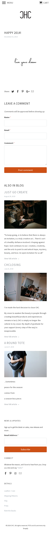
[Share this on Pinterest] (22, 91)
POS (29, 525)
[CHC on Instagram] (15, 473)
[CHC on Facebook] (5, 473)
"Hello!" (20, 468)
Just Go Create (16, 192)
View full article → (11, 258)
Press (6, 506)
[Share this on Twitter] (12, 91)
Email (7, 130)
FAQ (5, 501)
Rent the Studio (10, 511)
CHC (12, 525)
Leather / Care (9, 491)
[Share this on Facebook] (17, 91)
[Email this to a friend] (32, 91)
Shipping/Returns (11, 496)
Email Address (11, 435)
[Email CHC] (20, 473)
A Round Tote (14, 343)
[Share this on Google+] (27, 91)
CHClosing (12, 265)
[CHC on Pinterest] (10, 473)
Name (7, 117)
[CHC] (25, 15)
